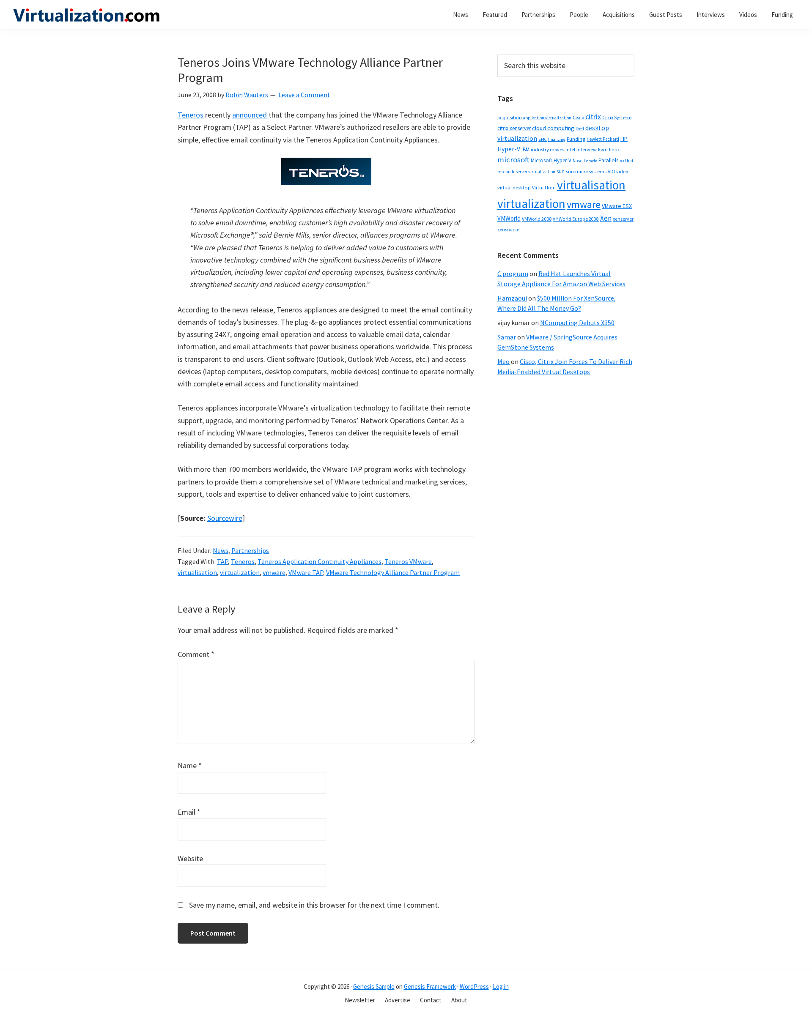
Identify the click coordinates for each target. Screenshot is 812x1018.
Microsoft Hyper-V (551, 160)
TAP (222, 561)
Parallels (608, 160)
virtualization (240, 572)
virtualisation (197, 572)
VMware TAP (305, 572)
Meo (503, 361)
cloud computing (553, 128)
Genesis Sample (374, 986)
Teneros (190, 115)
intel (570, 150)
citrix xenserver (514, 128)
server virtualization (535, 172)
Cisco (578, 117)
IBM (525, 149)
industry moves (547, 149)
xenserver (623, 219)
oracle (591, 161)
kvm (603, 149)
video (622, 171)
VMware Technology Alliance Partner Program (393, 572)
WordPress (474, 986)
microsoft (513, 159)
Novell (579, 161)
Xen (606, 218)
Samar (506, 337)
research (505, 172)
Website (190, 858)
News (220, 550)
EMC (542, 139)
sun (561, 171)
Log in (501, 986)
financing (556, 139)
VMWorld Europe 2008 (576, 219)
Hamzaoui (512, 298)
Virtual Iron (544, 188)
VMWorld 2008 (536, 219)
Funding (576, 139)
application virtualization (547, 117)
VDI (611, 171)
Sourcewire (224, 518)
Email (189, 812)
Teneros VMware (408, 561)
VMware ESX (617, 206)
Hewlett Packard (603, 139)
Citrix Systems (617, 117)
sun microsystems (586, 171)
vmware (274, 572)
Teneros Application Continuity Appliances (319, 561)
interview (586, 149)
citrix (593, 116)
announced (250, 115)
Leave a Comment (304, 94)
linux (614, 149)
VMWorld (509, 218)
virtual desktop (514, 187)
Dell (580, 128)
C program (512, 273)
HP (624, 138)
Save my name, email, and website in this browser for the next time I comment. (314, 905)
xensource (508, 229)
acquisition (509, 117)
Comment (196, 654)
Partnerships (250, 550)
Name (190, 765)
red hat (627, 161)
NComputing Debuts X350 (577, 322)
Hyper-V (508, 149)
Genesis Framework (430, 986)
